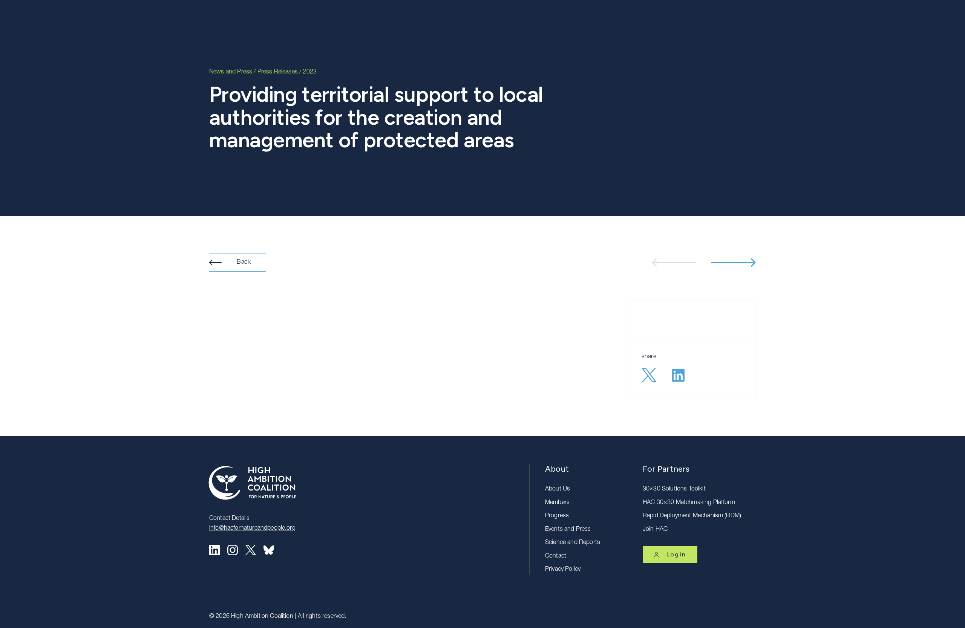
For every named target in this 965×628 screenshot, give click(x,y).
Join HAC (655, 530)
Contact (555, 556)
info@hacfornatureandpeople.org (252, 529)
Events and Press (568, 530)
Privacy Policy (563, 570)
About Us (557, 489)
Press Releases (277, 72)
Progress (557, 516)
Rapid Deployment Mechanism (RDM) (692, 516)
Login (676, 554)
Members (557, 503)
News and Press (230, 72)
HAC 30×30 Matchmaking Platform (689, 503)
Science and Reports (572, 543)
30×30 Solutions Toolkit (674, 489)
